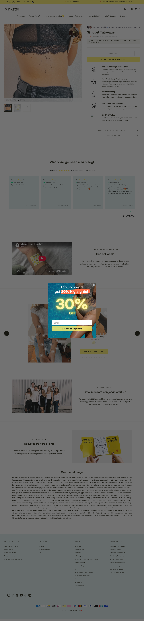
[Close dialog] (94, 285)
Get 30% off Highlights (72, 328)
